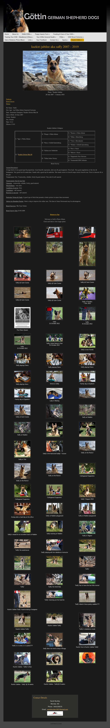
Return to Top (54, 214)
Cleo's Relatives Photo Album (15, 40)
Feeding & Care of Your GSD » (63, 34)
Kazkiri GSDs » (77, 40)
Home (7, 34)
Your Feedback (41, 40)
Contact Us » (54, 40)
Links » (30, 40)
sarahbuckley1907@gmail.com (57, 709)
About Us (15, 34)
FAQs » (62, 37)
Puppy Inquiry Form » (42, 34)
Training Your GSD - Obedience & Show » (19, 37)
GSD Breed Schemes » (76, 37)
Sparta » (65, 40)
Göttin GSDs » (27, 34)
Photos (8, 104)
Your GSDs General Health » (46, 37)
